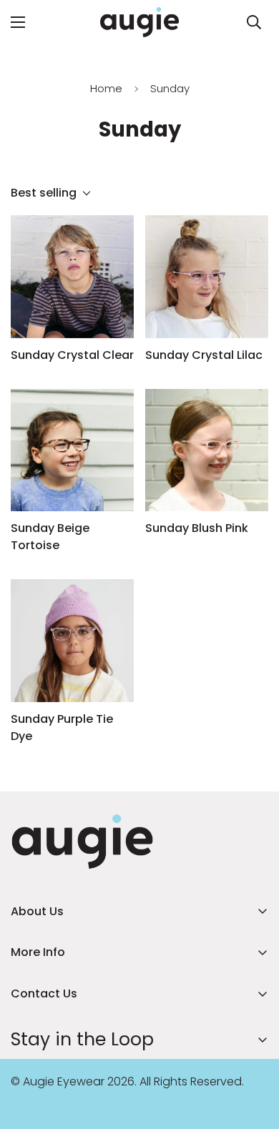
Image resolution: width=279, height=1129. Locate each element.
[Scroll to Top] (253, 1053)
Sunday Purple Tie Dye (62, 727)
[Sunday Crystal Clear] (72, 276)
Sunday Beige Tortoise (50, 536)
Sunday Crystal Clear (72, 355)
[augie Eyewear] (139, 22)
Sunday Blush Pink (196, 528)
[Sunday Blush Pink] (206, 450)
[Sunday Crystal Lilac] (206, 276)
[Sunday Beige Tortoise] (72, 450)
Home (106, 88)
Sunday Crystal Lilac (204, 355)
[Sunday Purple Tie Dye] (72, 640)
